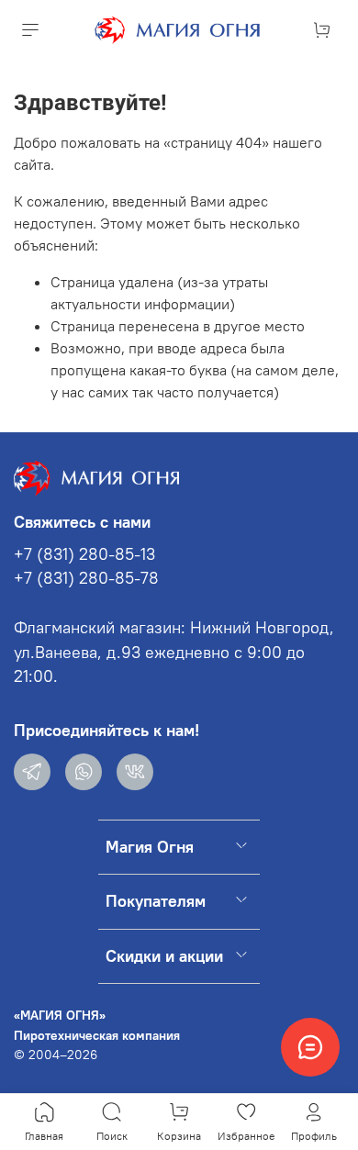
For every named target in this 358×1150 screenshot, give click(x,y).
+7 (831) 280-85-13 (84, 554)
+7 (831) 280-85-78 (86, 578)
